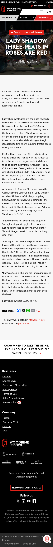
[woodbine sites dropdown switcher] (50, 6)
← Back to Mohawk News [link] (26, 32)
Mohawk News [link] (37, 320)
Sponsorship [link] (9, 381)
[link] (11, 9)
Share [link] (39, 311)
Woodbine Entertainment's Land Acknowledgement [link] (26, 475)
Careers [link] (7, 376)
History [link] (6, 418)
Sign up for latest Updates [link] (26, 488)
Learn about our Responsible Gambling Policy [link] (26, 349)
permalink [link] (23, 323)
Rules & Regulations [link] (13, 398)
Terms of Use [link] (10, 394)
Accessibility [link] (9, 402)
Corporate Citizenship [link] (14, 385)
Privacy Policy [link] (10, 389)
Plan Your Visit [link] (10, 422)
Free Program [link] (40, 6)
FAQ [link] (5, 431)
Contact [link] (7, 426)
